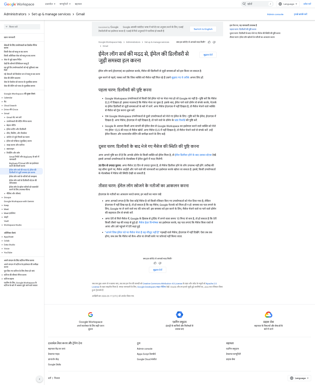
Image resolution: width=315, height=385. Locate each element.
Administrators (15, 14)
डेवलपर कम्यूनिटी (233, 354)
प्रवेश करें (307, 4)
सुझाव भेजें (207, 54)
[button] (21, 60)
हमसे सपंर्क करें (300, 14)
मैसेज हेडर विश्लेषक (148, 222)
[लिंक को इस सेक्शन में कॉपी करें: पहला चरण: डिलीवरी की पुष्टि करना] (154, 90)
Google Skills (54, 364)
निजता (57, 378)
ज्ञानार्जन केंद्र (53, 359)
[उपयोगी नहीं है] (214, 42)
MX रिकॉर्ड (180, 120)
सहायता (78, 3)
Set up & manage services (51, 14)
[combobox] (257, 4)
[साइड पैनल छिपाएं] (39, 379)
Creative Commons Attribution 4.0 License (162, 283)
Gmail (80, 14)
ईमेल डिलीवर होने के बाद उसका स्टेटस (193, 154)
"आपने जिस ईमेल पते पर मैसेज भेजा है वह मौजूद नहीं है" (132, 232)
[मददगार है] (209, 42)
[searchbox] (22, 26)
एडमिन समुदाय (232, 348)
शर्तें (49, 378)
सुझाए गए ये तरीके (180, 77)
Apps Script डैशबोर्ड (146, 354)
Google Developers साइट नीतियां (151, 287)
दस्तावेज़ (49, 3)
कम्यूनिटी (64, 3)
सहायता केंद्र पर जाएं (56, 348)
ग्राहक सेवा (230, 359)
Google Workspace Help (110, 42)
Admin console (275, 14)
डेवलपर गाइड (54, 354)
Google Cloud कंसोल (147, 359)
